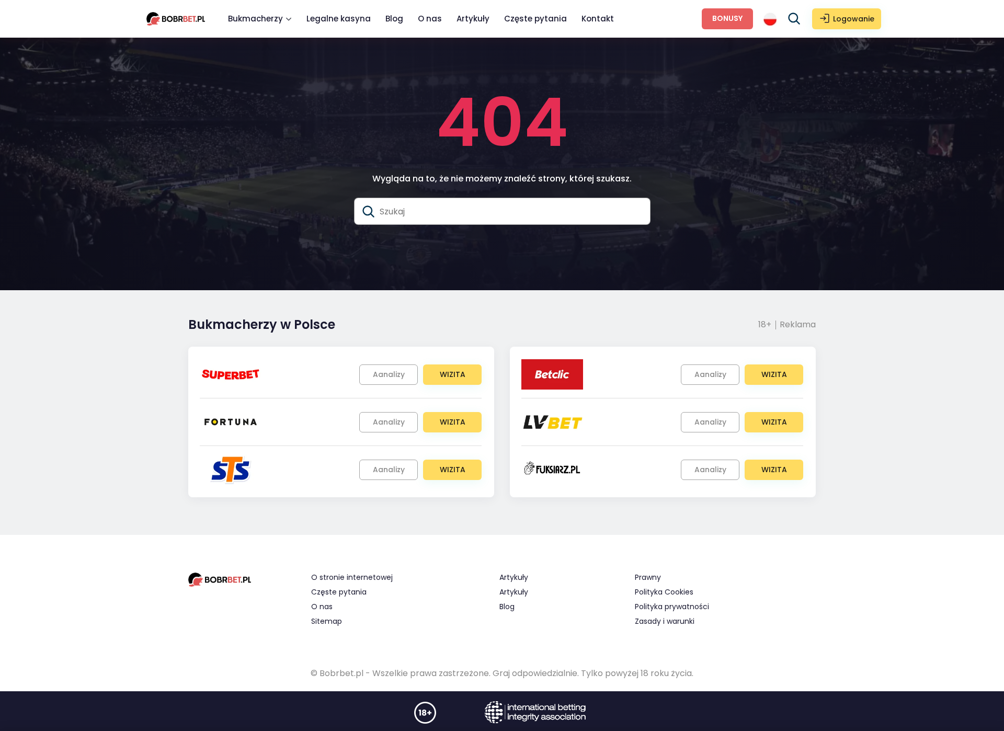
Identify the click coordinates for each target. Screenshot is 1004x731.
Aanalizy (389, 374)
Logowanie (853, 19)
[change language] (770, 19)
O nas (430, 18)
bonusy (727, 18)
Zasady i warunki (664, 621)
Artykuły (473, 18)
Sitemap (326, 621)
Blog (394, 18)
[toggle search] (794, 19)
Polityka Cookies (664, 592)
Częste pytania (535, 18)
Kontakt (597, 18)
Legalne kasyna (338, 18)
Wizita (452, 374)
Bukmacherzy (255, 18)
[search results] (368, 211)
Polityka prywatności (672, 606)
